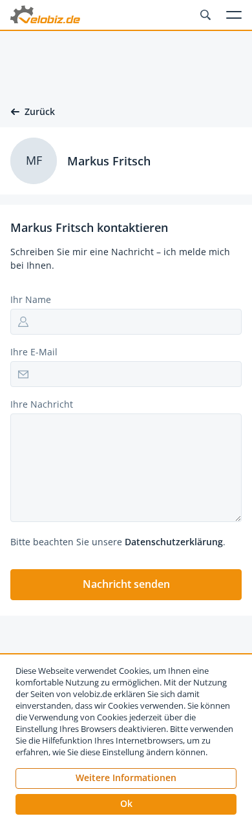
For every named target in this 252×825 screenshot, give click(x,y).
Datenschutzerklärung (174, 542)
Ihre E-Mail (34, 352)
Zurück (40, 112)
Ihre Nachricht (41, 404)
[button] (126, 584)
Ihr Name (30, 299)
